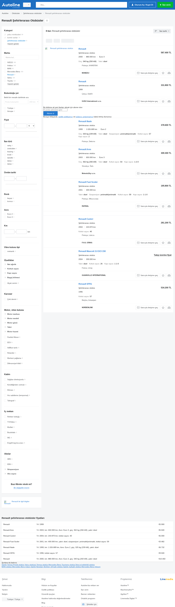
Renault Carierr (86, 219)
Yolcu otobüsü (31, 565)
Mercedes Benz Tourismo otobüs (62, 565)
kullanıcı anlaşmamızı (84, 117)
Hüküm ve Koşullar (49, 585)
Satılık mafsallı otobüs (72, 567)
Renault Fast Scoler (88, 182)
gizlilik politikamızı (65, 117)
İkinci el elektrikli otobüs (85, 565)
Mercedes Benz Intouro (90, 567)
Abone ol (50, 113)
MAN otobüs (7, 567)
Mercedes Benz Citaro (21, 567)
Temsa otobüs (42, 565)
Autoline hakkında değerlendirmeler (56, 598)
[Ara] (38, 4)
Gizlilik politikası (48, 590)
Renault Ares (85, 149)
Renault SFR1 (85, 284)
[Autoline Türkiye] (11, 5)
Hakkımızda (7, 585)
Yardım (5, 590)
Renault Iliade (85, 121)
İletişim (5, 594)
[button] (163, 73)
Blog (43, 603)
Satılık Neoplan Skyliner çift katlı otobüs (47, 567)
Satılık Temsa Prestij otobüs (13, 565)
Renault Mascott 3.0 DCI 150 (92, 251)
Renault (82, 49)
